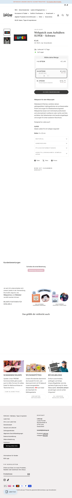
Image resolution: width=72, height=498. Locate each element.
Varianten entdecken (36, 397)
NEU (16, 10)
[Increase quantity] (48, 76)
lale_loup (45, 435)
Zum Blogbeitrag (12, 391)
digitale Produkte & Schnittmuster (25, 17)
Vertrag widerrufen (12, 446)
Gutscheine (48, 17)
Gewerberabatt (8, 424)
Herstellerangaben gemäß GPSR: (49, 153)
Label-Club (7, 419)
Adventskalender (24, 10)
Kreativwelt (49, 13)
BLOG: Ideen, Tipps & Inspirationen (25, 20)
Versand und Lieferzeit (10, 427)
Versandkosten (48, 43)
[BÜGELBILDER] (58, 366)
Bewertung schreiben (36, 270)
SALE (40, 17)
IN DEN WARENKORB (51, 92)
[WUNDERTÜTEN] (36, 366)
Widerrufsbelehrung (9, 439)
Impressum (7, 442)
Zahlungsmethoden (9, 430)
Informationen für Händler (11, 455)
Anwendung (41, 143)
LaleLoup (38, 29)
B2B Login (6, 458)
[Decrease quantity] (40, 76)
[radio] (51, 63)
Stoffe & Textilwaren (36, 13)
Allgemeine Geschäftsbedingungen (13, 433)
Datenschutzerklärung (10, 436)
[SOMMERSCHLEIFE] (14, 366)
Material (40, 139)
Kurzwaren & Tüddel (21, 13)
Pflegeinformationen (46, 148)
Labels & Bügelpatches (38, 10)
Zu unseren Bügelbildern (58, 397)
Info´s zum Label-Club (10, 422)
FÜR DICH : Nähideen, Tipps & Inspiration (15, 416)
